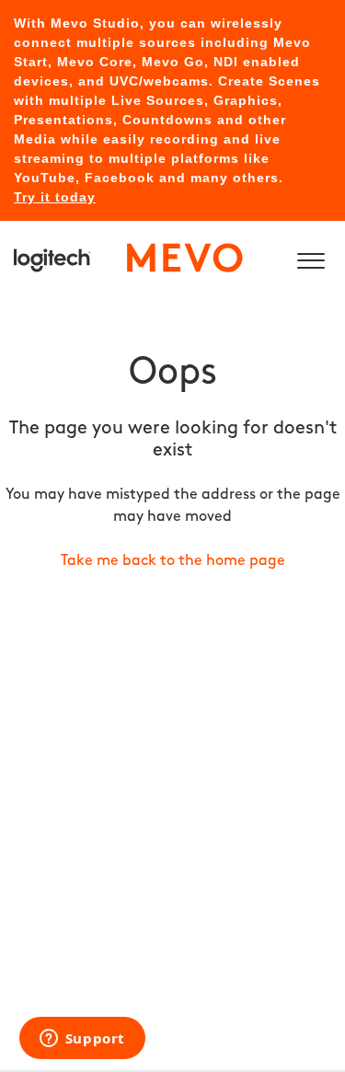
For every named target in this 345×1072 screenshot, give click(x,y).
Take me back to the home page (173, 561)
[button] (310, 257)
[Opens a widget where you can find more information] (81, 1040)
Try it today (55, 197)
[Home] (129, 257)
